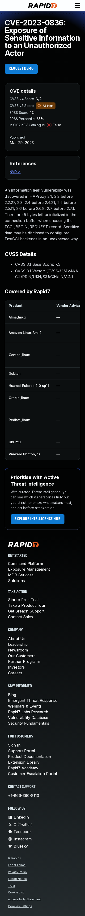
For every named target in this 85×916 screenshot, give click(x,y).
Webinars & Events (25, 706)
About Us (16, 638)
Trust (11, 885)
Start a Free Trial (23, 599)
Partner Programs (24, 661)
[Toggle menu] (77, 5)
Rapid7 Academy (23, 768)
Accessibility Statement (24, 899)
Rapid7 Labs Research (28, 711)
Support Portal (21, 750)
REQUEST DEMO (21, 69)
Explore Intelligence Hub (37, 519)
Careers (15, 672)
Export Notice (17, 879)
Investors (16, 667)
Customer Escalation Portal (32, 773)
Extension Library (23, 762)
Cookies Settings (20, 906)
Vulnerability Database (28, 717)
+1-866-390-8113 (23, 795)
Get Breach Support (26, 611)
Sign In (14, 745)
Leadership (18, 644)
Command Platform (25, 563)
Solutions (16, 580)
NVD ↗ (15, 172)
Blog (12, 694)
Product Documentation (29, 756)
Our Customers (21, 655)
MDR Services (21, 575)
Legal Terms (17, 865)
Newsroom (18, 650)
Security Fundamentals (28, 723)
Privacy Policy (17, 872)
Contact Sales (20, 616)
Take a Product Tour (27, 605)
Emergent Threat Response (32, 700)
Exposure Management (29, 569)
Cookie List (16, 892)
